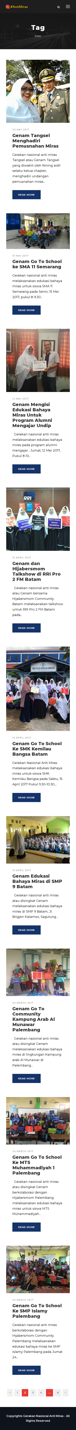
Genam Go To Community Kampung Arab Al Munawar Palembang (33, 1019)
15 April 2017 (21, 557)
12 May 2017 (20, 398)
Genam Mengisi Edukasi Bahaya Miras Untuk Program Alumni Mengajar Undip (32, 415)
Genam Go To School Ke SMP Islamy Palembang (37, 1311)
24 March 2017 (23, 1002)
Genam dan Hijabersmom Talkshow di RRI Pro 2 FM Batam (36, 571)
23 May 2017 (20, 129)
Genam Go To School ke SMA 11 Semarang (37, 264)
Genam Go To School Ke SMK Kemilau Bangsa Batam (37, 749)
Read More (26, 194)
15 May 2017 (20, 255)
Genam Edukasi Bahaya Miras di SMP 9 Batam (37, 881)
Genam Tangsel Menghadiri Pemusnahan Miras (35, 141)
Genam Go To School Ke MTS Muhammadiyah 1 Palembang (37, 1165)
